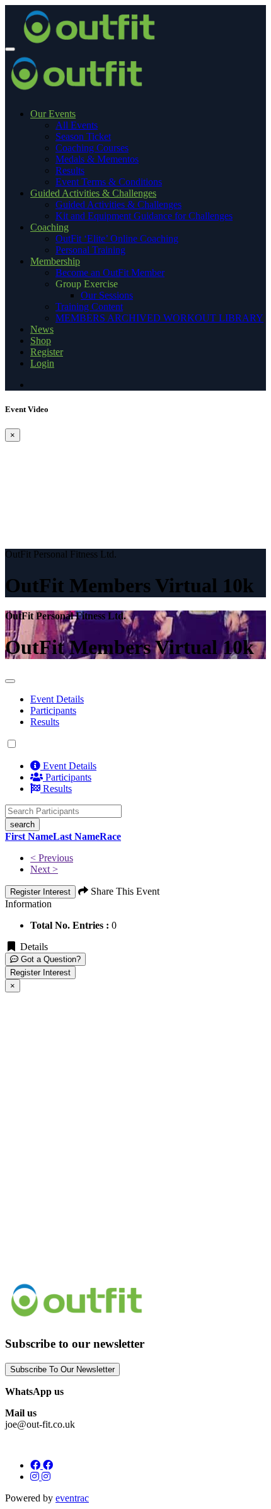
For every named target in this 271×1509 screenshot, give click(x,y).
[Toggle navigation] (10, 49)
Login (42, 363)
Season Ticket (83, 136)
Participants (67, 777)
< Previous (51, 857)
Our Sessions (107, 295)
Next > (44, 869)
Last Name (76, 836)
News (42, 329)
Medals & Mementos (97, 159)
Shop (40, 340)
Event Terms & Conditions (108, 181)
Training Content (89, 306)
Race (110, 836)
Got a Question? (49, 959)
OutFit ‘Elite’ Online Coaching (116, 238)
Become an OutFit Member (109, 272)
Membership (55, 261)
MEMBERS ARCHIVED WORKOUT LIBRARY (159, 318)
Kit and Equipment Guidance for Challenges (144, 215)
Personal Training (90, 249)
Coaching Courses (92, 147)
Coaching (49, 227)
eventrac (72, 1498)
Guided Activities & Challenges (93, 193)
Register (46, 352)
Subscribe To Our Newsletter (62, 1369)
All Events (76, 125)
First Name (29, 836)
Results (69, 170)
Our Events (53, 113)
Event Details (57, 699)
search (22, 824)
